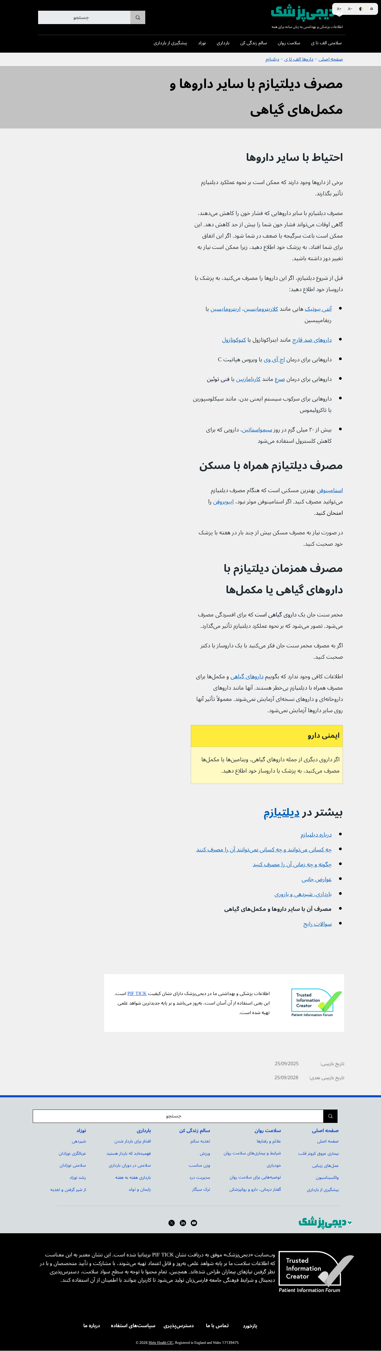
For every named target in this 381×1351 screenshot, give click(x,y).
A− (350, 9)
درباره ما (91, 1326)
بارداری (144, 1131)
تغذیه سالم (200, 1141)
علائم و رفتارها (269, 1141)
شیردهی (79, 1141)
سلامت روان (267, 1131)
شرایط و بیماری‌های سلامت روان (252, 1153)
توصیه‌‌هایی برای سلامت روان (255, 1177)
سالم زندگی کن (194, 1131)
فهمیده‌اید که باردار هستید (129, 1153)
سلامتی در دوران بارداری (130, 1165)
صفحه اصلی (325, 1131)
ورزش (205, 1153)
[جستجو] (137, 17)
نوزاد (81, 1131)
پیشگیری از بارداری (323, 1189)
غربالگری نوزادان (72, 1153)
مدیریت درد (199, 1177)
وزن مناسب (199, 1165)
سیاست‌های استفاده (133, 1326)
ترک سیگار (201, 1189)
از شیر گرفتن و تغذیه (68, 1189)
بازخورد (250, 1326)
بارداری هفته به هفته (133, 1177)
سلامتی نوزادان (73, 1165)
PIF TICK (137, 993)
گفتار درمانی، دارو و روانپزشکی (255, 1189)
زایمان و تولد (140, 1189)
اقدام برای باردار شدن (132, 1141)
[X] (171, 1223)
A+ (339, 9)
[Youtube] (194, 1223)
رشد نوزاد (78, 1177)
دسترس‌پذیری (178, 1326)
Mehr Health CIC (161, 1343)
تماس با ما (217, 1326)
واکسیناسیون (327, 1177)
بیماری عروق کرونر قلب (318, 1153)
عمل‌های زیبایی (325, 1165)
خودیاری (274, 1165)
